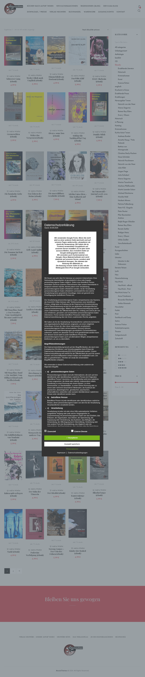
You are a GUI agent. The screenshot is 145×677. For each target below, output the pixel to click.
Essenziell (52, 431)
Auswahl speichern (72, 444)
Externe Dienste (81, 431)
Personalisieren (72, 449)
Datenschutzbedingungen (77, 453)
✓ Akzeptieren (72, 438)
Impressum (61, 453)
